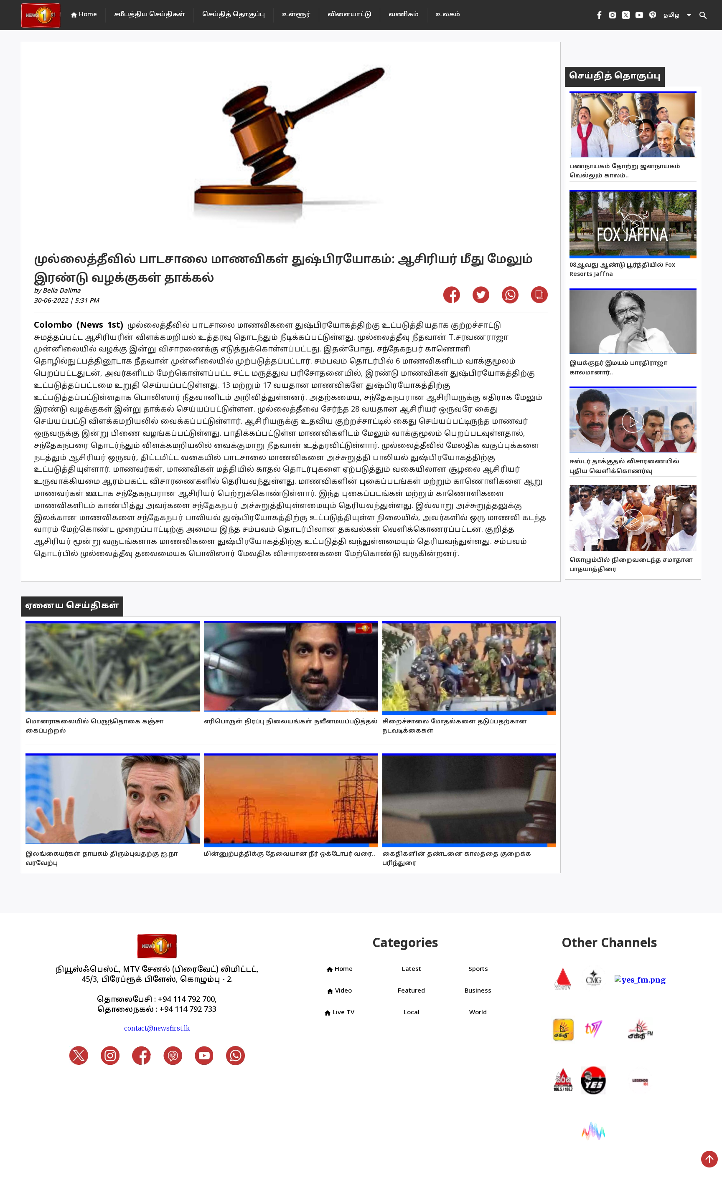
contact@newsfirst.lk (157, 1028)
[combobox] (678, 15)
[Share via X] (481, 300)
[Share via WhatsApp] (510, 301)
